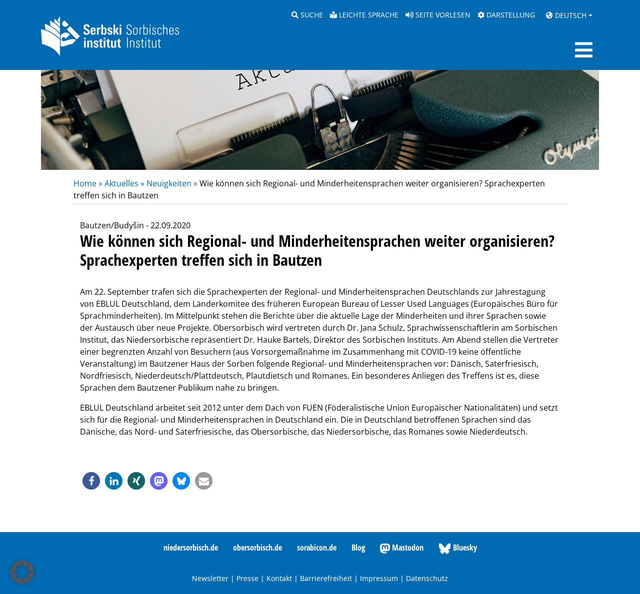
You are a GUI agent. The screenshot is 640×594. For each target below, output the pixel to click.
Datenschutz (427, 578)
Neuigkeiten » (172, 183)
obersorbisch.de (257, 547)
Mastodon (407, 547)
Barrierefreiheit (326, 578)
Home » (89, 183)
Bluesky (464, 547)
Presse (247, 578)
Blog (358, 547)
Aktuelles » (124, 183)
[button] (91, 481)
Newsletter (210, 578)
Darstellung (509, 14)
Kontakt (279, 578)
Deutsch (569, 15)
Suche (310, 14)
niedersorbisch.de (191, 547)
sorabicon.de (316, 547)
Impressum (379, 578)
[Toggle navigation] (583, 49)
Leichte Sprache (367, 14)
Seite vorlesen (442, 14)
